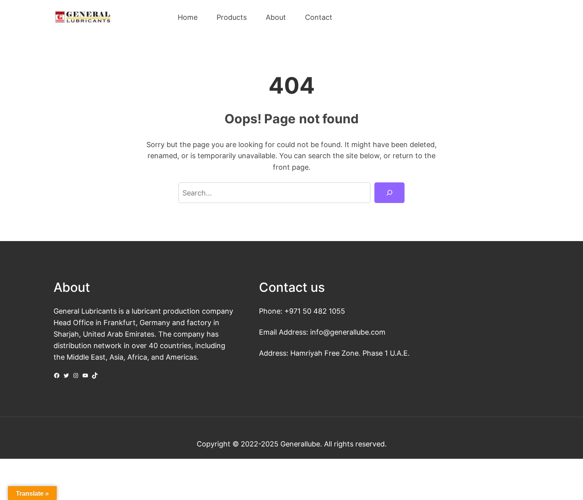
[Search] (389, 192)
